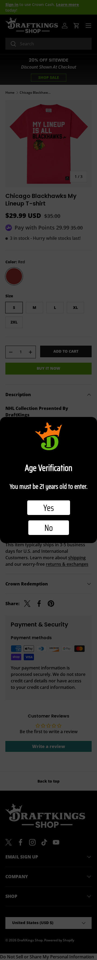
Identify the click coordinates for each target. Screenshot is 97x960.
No (48, 527)
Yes (48, 507)
